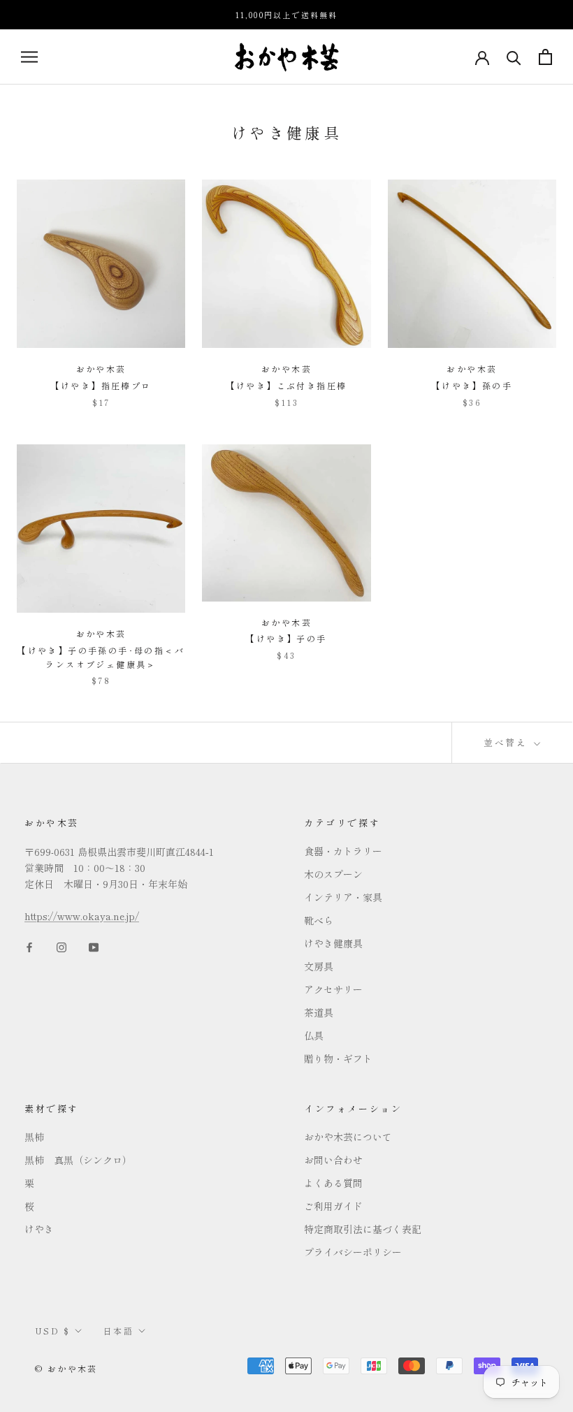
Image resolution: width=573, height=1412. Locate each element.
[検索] (514, 57)
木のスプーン (333, 874)
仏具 (314, 1035)
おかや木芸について (348, 1137)
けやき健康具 (333, 943)
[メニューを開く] (29, 56)
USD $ (52, 1331)
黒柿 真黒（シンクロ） (78, 1160)
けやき (39, 1229)
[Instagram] (61, 946)
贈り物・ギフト (338, 1058)
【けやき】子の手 (286, 638)
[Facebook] (29, 946)
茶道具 (318, 1012)
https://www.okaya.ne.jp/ (81, 916)
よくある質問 (333, 1183)
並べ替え (507, 742)
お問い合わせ (333, 1160)
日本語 (118, 1331)
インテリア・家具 (343, 897)
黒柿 (34, 1137)
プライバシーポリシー (353, 1252)
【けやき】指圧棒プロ (101, 385)
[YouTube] (94, 946)
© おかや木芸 (66, 1368)
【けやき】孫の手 (472, 385)
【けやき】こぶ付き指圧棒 (286, 385)
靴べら (318, 920)
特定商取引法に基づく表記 (362, 1229)
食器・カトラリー (343, 851)
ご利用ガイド (333, 1206)
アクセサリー (333, 989)
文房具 (318, 966)
